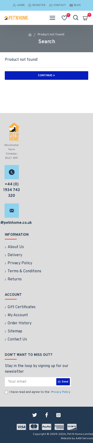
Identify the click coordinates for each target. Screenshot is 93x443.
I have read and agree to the (40, 392)
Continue (45, 75)
